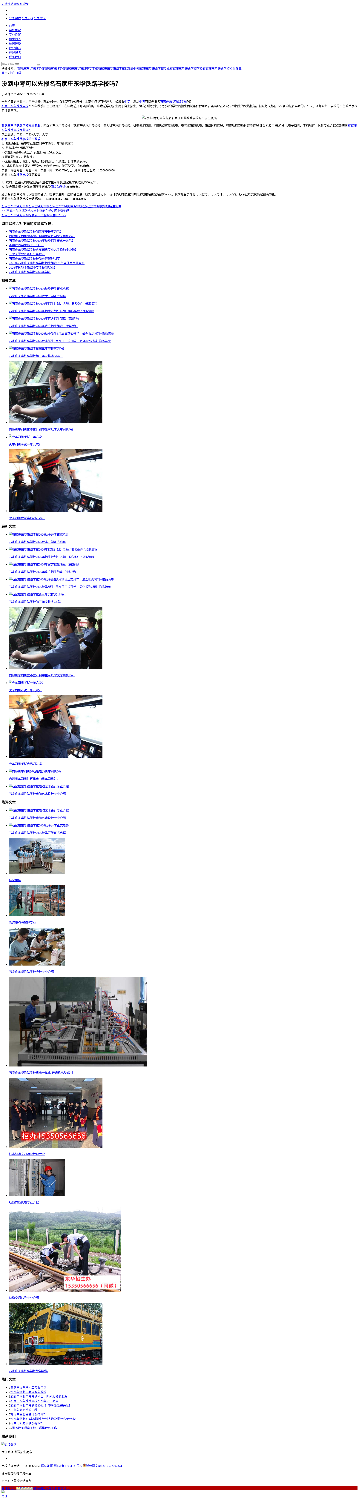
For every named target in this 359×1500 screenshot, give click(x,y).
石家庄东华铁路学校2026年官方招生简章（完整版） (43, 326)
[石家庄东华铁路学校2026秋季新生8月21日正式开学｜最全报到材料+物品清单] (61, 333)
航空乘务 (15, 880)
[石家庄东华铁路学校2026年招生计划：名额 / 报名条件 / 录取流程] (53, 303)
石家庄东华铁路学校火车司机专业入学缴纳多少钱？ (43, 249)
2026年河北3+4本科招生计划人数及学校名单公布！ (44, 1419)
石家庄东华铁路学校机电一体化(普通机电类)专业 (41, 1072)
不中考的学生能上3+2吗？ (26, 245)
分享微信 (40, 18)
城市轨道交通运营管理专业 (27, 1154)
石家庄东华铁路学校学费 (186, 68)
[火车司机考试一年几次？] (27, 437)
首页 (12, 25)
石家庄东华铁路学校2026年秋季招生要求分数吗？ (42, 240)
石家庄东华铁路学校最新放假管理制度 (34, 258)
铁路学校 (22, 174)
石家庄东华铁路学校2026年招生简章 (34, 1401)
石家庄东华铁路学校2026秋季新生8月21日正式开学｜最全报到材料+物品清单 (60, 341)
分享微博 (15, 18)
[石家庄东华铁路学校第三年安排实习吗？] (37, 348)
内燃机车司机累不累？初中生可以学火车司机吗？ (42, 236)
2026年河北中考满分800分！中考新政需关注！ (41, 1405)
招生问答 (15, 39)
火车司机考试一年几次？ (25, 444)
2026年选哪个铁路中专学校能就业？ (33, 267)
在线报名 (15, 52)
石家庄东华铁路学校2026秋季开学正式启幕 (37, 296)
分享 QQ (27, 18)
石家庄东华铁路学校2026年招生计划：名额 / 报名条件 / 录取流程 (51, 311)
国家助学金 (58, 186)
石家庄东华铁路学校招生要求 (20, 139)
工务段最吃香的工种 (23, 1410)
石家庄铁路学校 (54, 68)
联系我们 (15, 57)
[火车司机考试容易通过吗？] (55, 510)
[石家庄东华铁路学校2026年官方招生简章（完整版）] (45, 318)
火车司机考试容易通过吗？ (27, 518)
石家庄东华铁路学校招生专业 (20, 125)
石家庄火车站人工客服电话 (28, 1387)
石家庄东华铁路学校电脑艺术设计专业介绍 (37, 793)
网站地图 (47, 1465)
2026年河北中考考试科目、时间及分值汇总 (38, 1396)
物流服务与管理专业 (22, 922)
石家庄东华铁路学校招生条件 (117, 68)
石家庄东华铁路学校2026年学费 (30, 272)
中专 (127, 101)
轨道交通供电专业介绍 (24, 1202)
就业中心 (15, 48)
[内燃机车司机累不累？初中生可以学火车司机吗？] (55, 422)
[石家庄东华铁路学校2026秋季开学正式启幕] (39, 288)
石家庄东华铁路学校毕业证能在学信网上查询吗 (35, 210)
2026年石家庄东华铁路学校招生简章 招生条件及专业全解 (47, 263)
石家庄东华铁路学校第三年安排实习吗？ (36, 231)
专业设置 (15, 34)
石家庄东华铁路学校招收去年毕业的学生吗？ (33, 215)
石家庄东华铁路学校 (30, 68)
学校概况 (15, 30)
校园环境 (15, 43)
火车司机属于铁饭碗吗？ (26, 1423)
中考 (142, 101)
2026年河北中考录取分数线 (28, 1392)
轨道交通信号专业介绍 (24, 1297)
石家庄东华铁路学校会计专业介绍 (31, 971)
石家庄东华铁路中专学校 (81, 68)
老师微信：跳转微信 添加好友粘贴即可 (35, 1488)
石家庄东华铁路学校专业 (153, 68)
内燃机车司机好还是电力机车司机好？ (34, 778)
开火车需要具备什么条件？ (27, 254)
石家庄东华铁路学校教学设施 (28, 1371)
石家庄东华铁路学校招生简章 (222, 68)
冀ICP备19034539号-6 (68, 1465)
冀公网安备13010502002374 (104, 1465)
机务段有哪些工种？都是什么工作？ (36, 1428)
